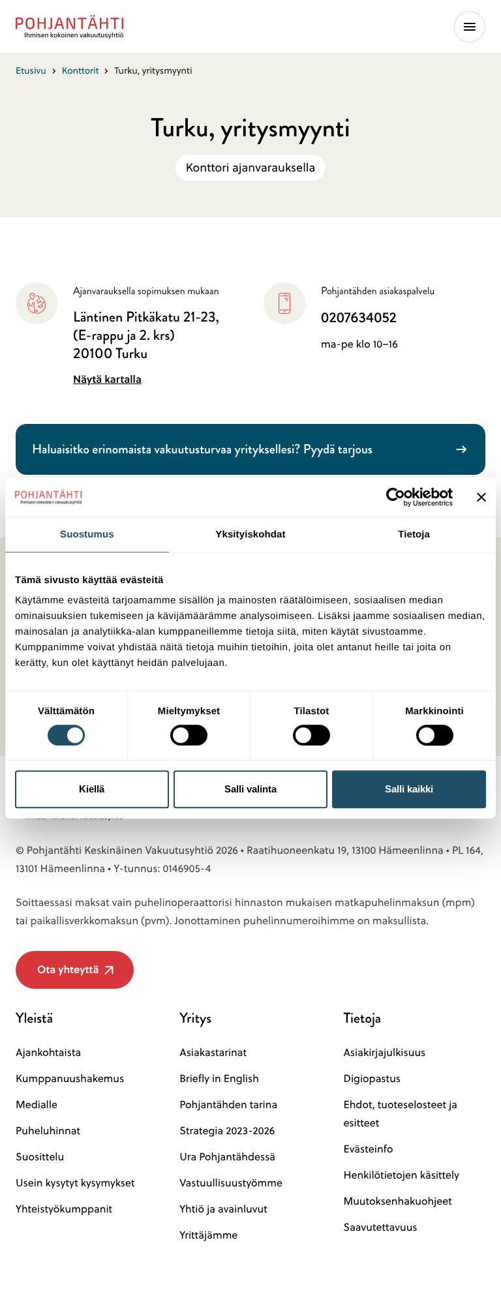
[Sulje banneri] (481, 497)
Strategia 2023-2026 (227, 1131)
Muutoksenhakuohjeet (397, 1201)
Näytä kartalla (107, 379)
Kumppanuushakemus (70, 1079)
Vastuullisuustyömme (230, 1183)
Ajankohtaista (48, 1053)
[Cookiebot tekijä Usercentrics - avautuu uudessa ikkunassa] (396, 497)
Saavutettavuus (380, 1227)
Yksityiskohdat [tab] (250, 534)
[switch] (188, 731)
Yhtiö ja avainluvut (223, 1209)
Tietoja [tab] (414, 534)
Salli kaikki (409, 788)
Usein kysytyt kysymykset (75, 1183)
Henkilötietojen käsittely (401, 1175)
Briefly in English (219, 1079)
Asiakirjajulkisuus (384, 1053)
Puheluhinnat (48, 1131)
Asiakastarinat (213, 1053)
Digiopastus (372, 1079)
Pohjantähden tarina (228, 1105)
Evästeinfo (368, 1149)
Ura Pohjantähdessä (227, 1157)
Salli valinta (250, 788)
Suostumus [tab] (87, 534)
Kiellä (91, 788)
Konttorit (80, 70)
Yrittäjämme (208, 1235)
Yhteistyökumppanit (64, 1209)
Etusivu (31, 70)
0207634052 (359, 318)
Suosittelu (40, 1157)
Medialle (36, 1105)
